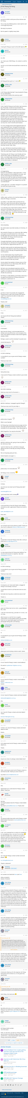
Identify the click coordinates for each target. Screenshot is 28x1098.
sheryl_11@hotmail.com (7, 682)
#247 (26, 969)
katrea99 (5, 1073)
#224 (26, 550)
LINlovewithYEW (7, 1068)
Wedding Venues (12, 1054)
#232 (26, 692)
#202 (26, 44)
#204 (26, 78)
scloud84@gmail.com (6, 299)
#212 (26, 326)
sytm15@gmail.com (15, 1011)
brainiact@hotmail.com (20, 820)
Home (2, 1094)
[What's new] (23, 1)
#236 (26, 756)
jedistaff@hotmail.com (12, 805)
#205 (26, 89)
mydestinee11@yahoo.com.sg (13, 665)
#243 (26, 872)
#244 (26, 887)
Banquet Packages (11, 1073)
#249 (26, 1002)
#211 (26, 310)
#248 (26, 983)
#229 (26, 648)
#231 (26, 677)
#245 (26, 915)
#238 (26, 783)
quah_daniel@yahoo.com (7, 511)
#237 (26, 767)
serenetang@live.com (6, 491)
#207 (26, 168)
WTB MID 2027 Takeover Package (13, 1078)
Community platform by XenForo (12, 1096)
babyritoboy (6, 1054)
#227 (26, 605)
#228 (26, 630)
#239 (26, 798)
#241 (26, 830)
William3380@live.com (6, 640)
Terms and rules (10, 1093)
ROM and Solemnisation (11, 1062)
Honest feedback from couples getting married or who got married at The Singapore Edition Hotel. (15, 1051)
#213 (26, 351)
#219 (26, 464)
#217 (26, 415)
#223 (26, 535)
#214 (26, 369)
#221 (26, 503)
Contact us (3, 1093)
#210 (26, 287)
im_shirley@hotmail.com (7, 860)
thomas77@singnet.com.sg (7, 716)
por (2, 8)
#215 (26, 386)
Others (12, 1068)
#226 (26, 582)
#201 (26, 17)
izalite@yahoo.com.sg (6, 555)
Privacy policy (17, 1093)
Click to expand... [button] (14, 949)
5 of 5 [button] (18, 1040)
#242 (26, 850)
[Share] (24, 17)
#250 (26, 1025)
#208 (26, 194)
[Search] (26, 1)
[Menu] (2, 1)
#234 (26, 725)
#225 (26, 564)
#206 (26, 104)
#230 (26, 660)
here (16, 874)
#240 (26, 814)
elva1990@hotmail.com (12, 774)
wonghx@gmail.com (12, 541)
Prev (13, 1040)
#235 (26, 741)
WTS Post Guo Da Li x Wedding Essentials (15, 1066)
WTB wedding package (10, 1072)
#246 (26, 935)
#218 (26, 440)
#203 (26, 55)
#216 (26, 401)
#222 (26, 523)
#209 (26, 222)
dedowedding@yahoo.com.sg (8, 698)
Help (22, 1093)
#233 (26, 709)
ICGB (5, 1062)
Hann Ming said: (5, 938)
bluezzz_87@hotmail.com (18, 527)
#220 (26, 481)
